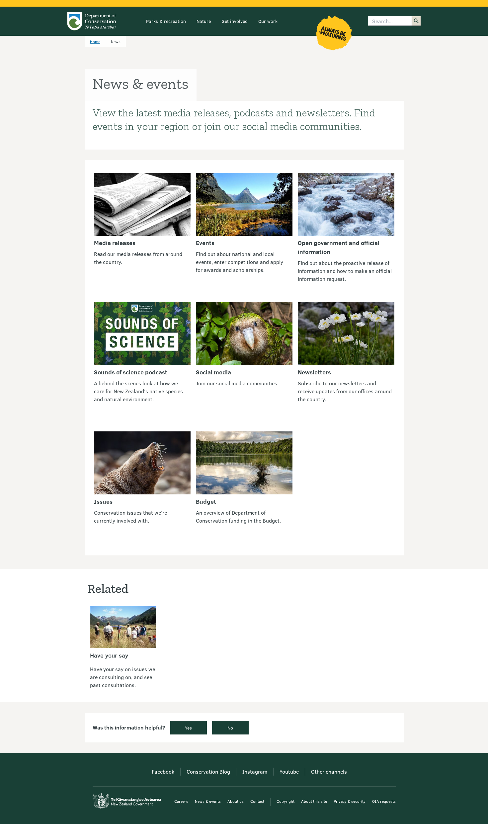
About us (235, 801)
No (230, 728)
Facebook (163, 771)
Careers (181, 801)
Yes (188, 728)
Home (95, 41)
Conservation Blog (208, 771)
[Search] (416, 21)
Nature (204, 21)
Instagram (254, 771)
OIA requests (384, 801)
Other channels (329, 771)
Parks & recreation (166, 21)
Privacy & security (350, 801)
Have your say (109, 655)
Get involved (234, 21)
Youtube (289, 771)
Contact (257, 801)
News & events (208, 801)
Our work (268, 21)
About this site (314, 801)
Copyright (285, 801)
